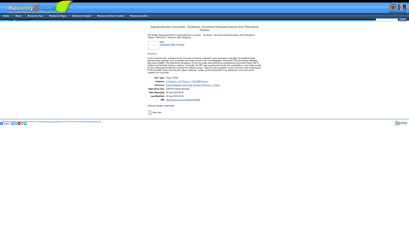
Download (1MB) (167, 44)
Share (6, 123)
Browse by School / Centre (110, 16)
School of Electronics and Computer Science (50, 121)
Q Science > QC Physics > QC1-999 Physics (187, 81)
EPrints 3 (21, 121)
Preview (180, 44)
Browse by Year (35, 16)
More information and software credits (91, 121)
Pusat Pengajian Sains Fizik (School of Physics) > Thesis (193, 85)
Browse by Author (139, 16)
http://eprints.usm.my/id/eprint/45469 (183, 100)
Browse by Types (57, 16)
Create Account (22, 20)
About (18, 16)
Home (6, 16)
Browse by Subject (82, 16)
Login (10, 20)
